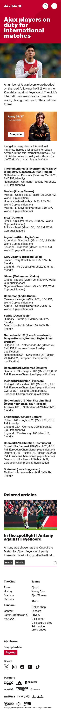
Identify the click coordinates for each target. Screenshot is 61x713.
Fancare (36, 611)
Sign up (10, 652)
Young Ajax (38, 591)
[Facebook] (22, 667)
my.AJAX (9, 619)
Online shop (39, 607)
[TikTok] (37, 667)
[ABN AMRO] (31, 683)
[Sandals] (38, 697)
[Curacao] (23, 696)
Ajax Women (39, 595)
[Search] (45, 6)
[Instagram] (14, 667)
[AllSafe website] (9, 704)
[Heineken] (18, 704)
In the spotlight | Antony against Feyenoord (28, 537)
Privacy (36, 615)
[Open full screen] (55, 74)
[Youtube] (30, 667)
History (8, 591)
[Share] (55, 563)
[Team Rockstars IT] (9, 697)
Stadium (9, 595)
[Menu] (54, 6)
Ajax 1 (35, 587)
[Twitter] (6, 667)
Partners (9, 599)
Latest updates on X (16, 615)
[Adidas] (19, 683)
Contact (8, 611)
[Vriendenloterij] (22, 689)
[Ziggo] (8, 683)
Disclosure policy (42, 622)
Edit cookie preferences (39, 628)
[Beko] (27, 704)
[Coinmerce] (35, 689)
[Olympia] (8, 689)
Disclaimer (38, 619)
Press (7, 587)
